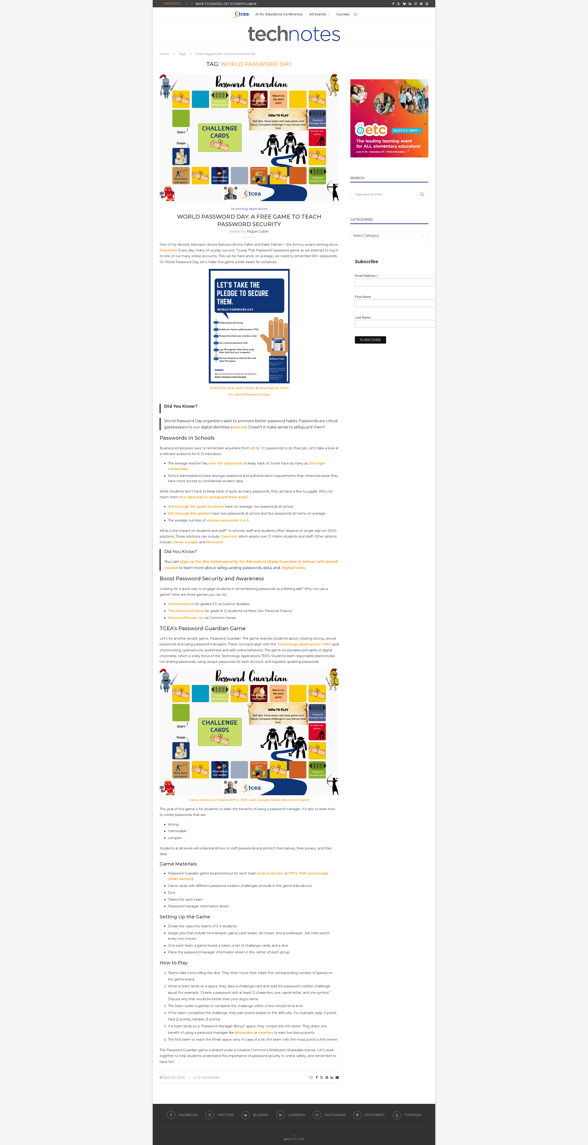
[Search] (355, 14)
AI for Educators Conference (278, 14)
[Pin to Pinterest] (326, 1077)
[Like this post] (311, 1077)
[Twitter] (398, 3)
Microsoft (214, 542)
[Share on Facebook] (317, 1077)
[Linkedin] (410, 3)
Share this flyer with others (232, 388)
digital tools (293, 568)
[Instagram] (415, 3)
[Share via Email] (337, 1077)
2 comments (209, 1077)
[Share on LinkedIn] (332, 1077)
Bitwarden (244, 1033)
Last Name (363, 317)
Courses (343, 14)
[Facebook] (393, 3)
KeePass (265, 1033)
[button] (187, 3)
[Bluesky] (404, 3)
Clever (177, 542)
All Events (317, 14)
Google (191, 542)
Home (164, 54)
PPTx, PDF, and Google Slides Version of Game (269, 800)
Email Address (366, 275)
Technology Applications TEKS (304, 644)
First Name (363, 297)
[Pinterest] (421, 3)
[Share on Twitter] (321, 1077)
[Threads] (426, 3)
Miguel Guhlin (258, 231)
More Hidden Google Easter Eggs (223, 5)
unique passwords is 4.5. (228, 520)
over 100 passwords (225, 463)
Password (168, 250)
